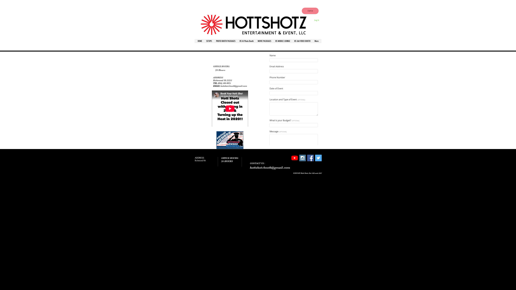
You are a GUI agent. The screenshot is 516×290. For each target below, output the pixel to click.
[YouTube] (294, 158)
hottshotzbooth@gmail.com (297, 5)
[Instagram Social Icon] (302, 158)
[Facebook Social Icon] (310, 158)
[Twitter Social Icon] (318, 158)
